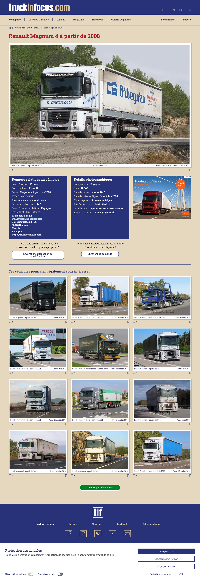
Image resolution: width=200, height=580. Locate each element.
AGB (180, 574)
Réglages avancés (166, 566)
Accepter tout (166, 551)
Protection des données (162, 574)
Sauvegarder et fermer (166, 558)
